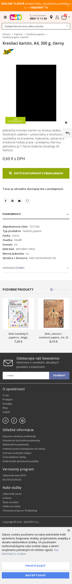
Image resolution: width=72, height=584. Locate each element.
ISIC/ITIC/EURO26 (12, 479)
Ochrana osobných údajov (17, 453)
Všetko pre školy (11, 506)
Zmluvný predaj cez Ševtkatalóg (20, 510)
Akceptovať (35, 575)
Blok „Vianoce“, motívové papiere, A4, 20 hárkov (53, 335)
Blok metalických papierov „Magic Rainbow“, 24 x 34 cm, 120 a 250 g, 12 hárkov (18, 335)
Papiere (18, 34)
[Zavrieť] (68, 531)
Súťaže (6, 412)
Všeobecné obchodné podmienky (21, 440)
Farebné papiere (35, 34)
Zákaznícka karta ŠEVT (14, 475)
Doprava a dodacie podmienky (19, 436)
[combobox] (36, 26)
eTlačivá (7, 498)
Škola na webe (10, 502)
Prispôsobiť (35, 566)
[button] (66, 123)
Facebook (5, 201)
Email (19, 201)
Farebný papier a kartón (16, 37)
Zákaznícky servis (12, 493)
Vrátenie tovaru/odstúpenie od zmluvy (24, 448)
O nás (6, 395)
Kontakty (7, 403)
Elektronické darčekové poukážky (21, 461)
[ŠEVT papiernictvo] (16, 17)
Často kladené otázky (14, 457)
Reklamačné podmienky (16, 444)
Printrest (12, 201)
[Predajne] (51, 17)
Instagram (5, 421)
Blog (5, 407)
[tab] (36, 214)
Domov (6, 34)
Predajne (8, 399)
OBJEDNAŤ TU (39, 7)
